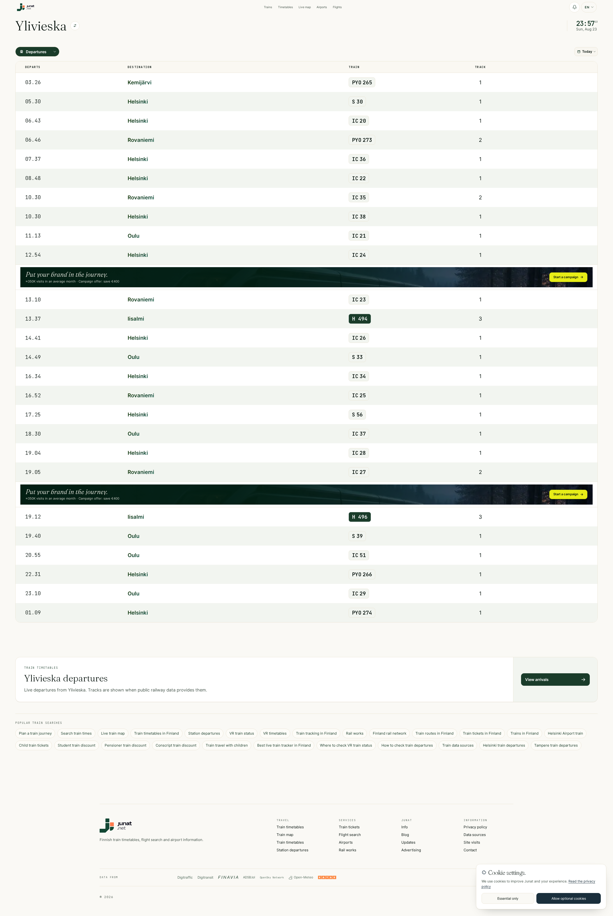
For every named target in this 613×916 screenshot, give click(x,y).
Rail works (354, 733)
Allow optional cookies (568, 898)
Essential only (507, 898)
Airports (322, 7)
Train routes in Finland (434, 733)
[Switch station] (74, 25)
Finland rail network (389, 733)
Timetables (285, 7)
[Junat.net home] (116, 825)
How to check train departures (407, 745)
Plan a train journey (35, 733)
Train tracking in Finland (316, 733)
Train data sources (458, 745)
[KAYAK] (327, 877)
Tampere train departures (556, 745)
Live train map (113, 733)
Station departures (204, 733)
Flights (337, 7)
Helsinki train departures (504, 745)
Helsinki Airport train (565, 733)
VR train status (241, 733)
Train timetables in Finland (156, 733)
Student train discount (76, 745)
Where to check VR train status (346, 745)
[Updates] (574, 7)
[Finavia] (228, 877)
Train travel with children (227, 745)
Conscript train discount (176, 745)
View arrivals (537, 679)
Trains (268, 7)
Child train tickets (34, 745)
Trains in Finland (525, 733)
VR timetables (275, 733)
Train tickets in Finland (482, 733)
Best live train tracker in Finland (284, 745)
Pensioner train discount (125, 745)
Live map (305, 7)
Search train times (76, 733)
